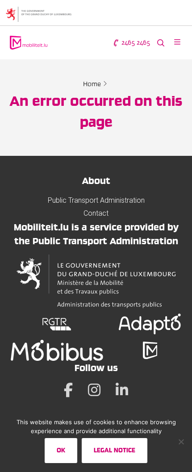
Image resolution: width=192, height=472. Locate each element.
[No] (180, 441)
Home (92, 84)
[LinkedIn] (122, 390)
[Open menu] (177, 43)
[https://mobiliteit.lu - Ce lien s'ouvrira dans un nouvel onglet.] (150, 350)
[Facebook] (68, 390)
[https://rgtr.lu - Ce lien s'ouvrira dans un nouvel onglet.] (57, 323)
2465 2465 (135, 42)
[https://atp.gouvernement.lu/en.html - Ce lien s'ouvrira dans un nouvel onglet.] (96, 281)
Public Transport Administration (96, 200)
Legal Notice (114, 450)
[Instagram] (94, 390)
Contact (96, 213)
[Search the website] (160, 43)
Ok (61, 450)
